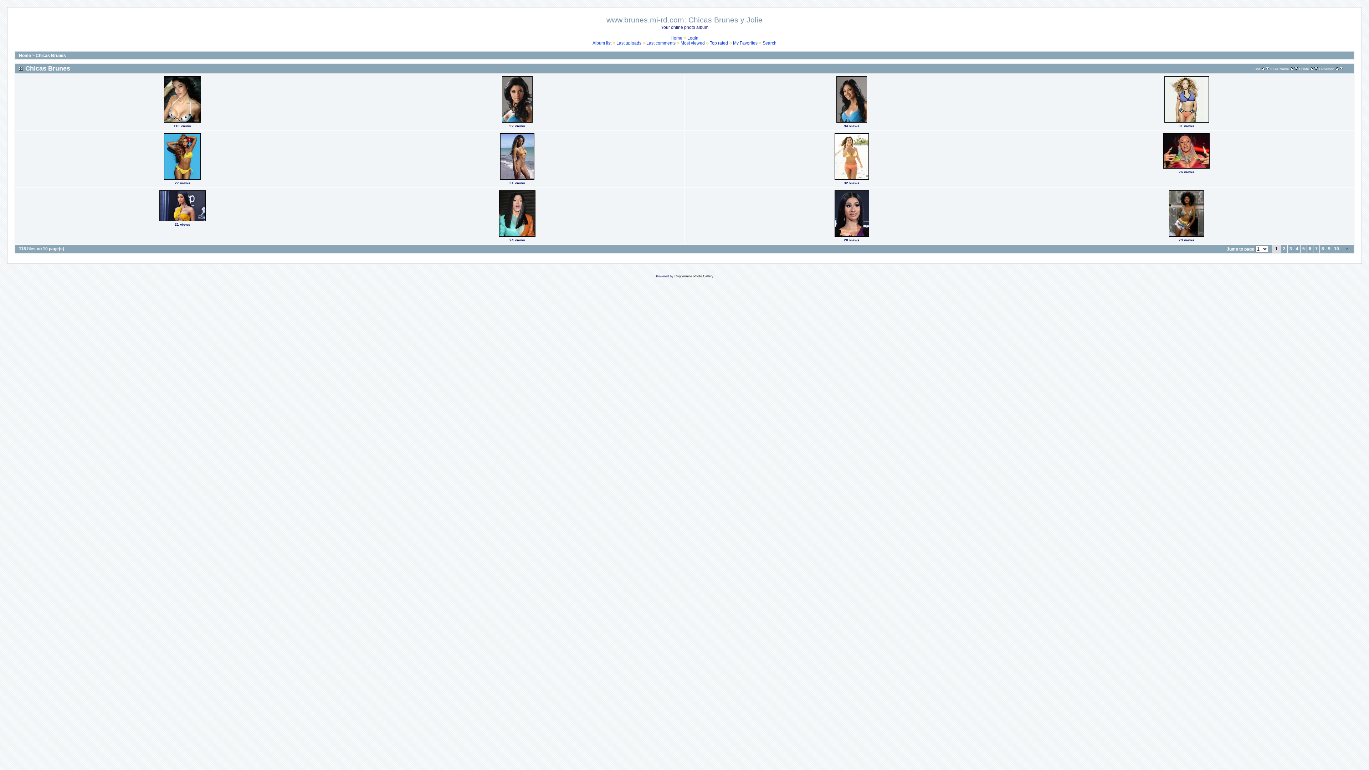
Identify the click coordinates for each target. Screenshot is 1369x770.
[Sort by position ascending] (1337, 68)
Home (676, 38)
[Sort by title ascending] (1263, 68)
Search (769, 43)
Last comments (661, 43)
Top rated (719, 43)
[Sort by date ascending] (1311, 68)
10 (1336, 248)
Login (692, 38)
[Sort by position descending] (1341, 68)
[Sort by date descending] (1316, 68)
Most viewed (693, 43)
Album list (602, 43)
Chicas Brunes (51, 55)
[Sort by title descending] (1267, 68)
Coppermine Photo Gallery (694, 276)
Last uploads (628, 43)
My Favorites (745, 43)
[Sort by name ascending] (1291, 68)
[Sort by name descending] (1296, 68)
